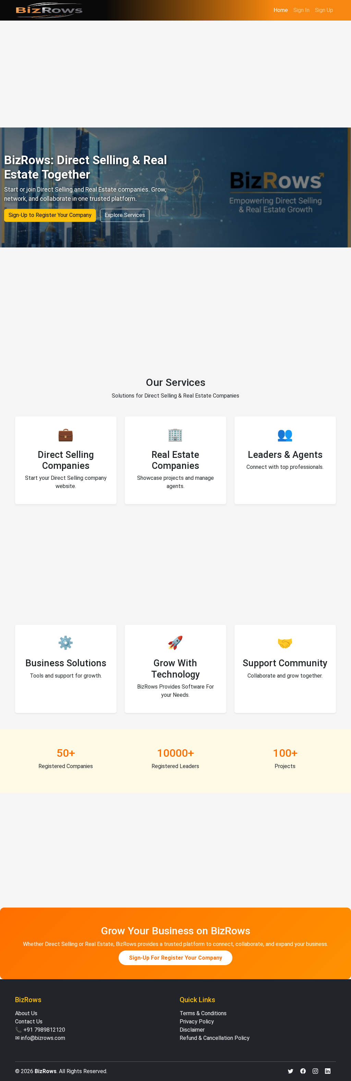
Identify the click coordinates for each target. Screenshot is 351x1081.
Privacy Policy (197, 1021)
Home (281, 10)
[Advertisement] (175, 74)
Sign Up (324, 10)
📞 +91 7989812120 (40, 1030)
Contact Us (29, 1021)
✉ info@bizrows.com (40, 1038)
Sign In (301, 10)
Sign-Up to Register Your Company (50, 215)
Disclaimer (192, 1030)
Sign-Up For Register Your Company (175, 958)
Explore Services (125, 215)
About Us (26, 1013)
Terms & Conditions (203, 1013)
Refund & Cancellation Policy (215, 1038)
